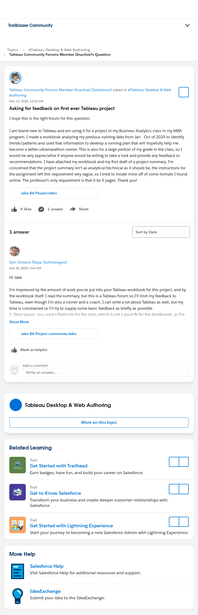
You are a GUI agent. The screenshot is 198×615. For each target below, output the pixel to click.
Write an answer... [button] (41, 372)
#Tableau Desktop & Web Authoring (59, 49)
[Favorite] (183, 92)
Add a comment (35, 365)
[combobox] (161, 232)
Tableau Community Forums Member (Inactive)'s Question (60, 54)
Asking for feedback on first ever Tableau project (62, 108)
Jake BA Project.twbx (39, 193)
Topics (12, 49)
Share (78, 210)
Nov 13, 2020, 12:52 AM (26, 101)
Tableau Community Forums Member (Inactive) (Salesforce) (60, 89)
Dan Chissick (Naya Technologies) (38, 262)
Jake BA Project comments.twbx (49, 333)
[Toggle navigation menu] (187, 25)
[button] (99, 422)
